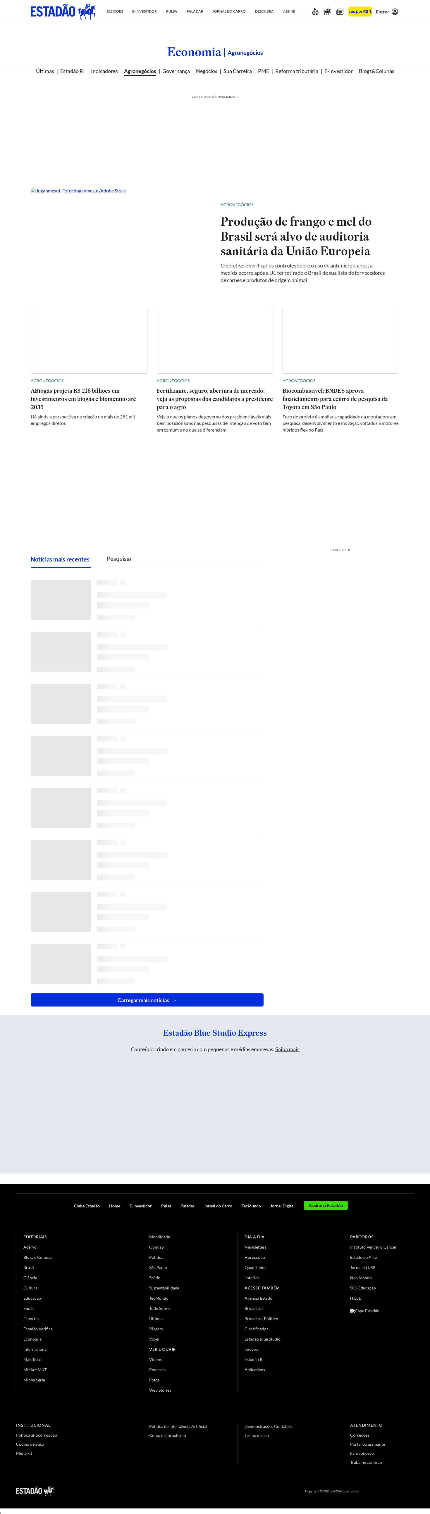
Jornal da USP (362, 1267)
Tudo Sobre (159, 1308)
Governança (176, 71)
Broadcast (254, 1308)
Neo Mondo (361, 1277)
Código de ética (30, 1444)
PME (263, 71)
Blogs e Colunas (37, 1257)
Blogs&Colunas (376, 71)
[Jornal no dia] (374, 1348)
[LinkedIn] (411, 1491)
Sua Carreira (237, 71)
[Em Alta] (315, 11)
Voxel (154, 1338)
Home (114, 1205)
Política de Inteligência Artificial (178, 1426)
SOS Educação (363, 1287)
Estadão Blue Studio (263, 1338)
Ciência (30, 1277)
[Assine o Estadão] (360, 11)
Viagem (156, 1328)
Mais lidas (32, 1359)
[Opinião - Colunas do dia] (327, 11)
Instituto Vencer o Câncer (373, 1246)
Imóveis (252, 1349)
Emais (28, 1308)
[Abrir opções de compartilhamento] (385, 204)
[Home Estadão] (63, 12)
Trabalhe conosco (366, 1462)
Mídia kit (24, 1453)
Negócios (206, 71)
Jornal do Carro (218, 1205)
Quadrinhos (255, 1267)
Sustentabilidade (164, 1287)
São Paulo (158, 1267)
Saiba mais (287, 1049)
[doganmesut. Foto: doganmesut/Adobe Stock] (121, 242)
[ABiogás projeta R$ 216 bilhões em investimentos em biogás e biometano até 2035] (89, 341)
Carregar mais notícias (143, 1000)
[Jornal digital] (340, 11)
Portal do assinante (367, 1444)
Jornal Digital (282, 1205)
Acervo (30, 1246)
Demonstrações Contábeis (269, 1426)
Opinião (156, 1246)
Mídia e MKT (35, 1369)
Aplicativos (255, 1369)
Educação (32, 1298)
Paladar (187, 1205)
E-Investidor (338, 71)
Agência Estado (258, 1298)
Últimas (45, 71)
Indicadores (104, 71)
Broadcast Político (261, 1318)
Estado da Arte (363, 1257)
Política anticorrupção (36, 1435)
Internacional (35, 1349)
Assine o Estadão (326, 1205)
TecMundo (251, 1205)
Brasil (28, 1267)
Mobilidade (159, 1236)
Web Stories (160, 1390)
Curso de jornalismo (167, 1435)
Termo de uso (257, 1435)
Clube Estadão (87, 1205)
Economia (194, 51)
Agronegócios (140, 71)
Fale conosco (362, 1453)
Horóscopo (255, 1257)
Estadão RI (72, 71)
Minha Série (34, 1379)
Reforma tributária (296, 71)
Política (156, 1257)
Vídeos (155, 1359)
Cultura (30, 1287)
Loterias (252, 1277)
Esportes (31, 1318)
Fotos (154, 1379)
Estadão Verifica (38, 1328)
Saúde (154, 1277)
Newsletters (255, 1246)
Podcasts (157, 1369)
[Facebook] (369, 1491)
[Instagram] (397, 1491)
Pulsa (166, 1205)
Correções (359, 1435)
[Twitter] (383, 1491)
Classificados (256, 1328)
